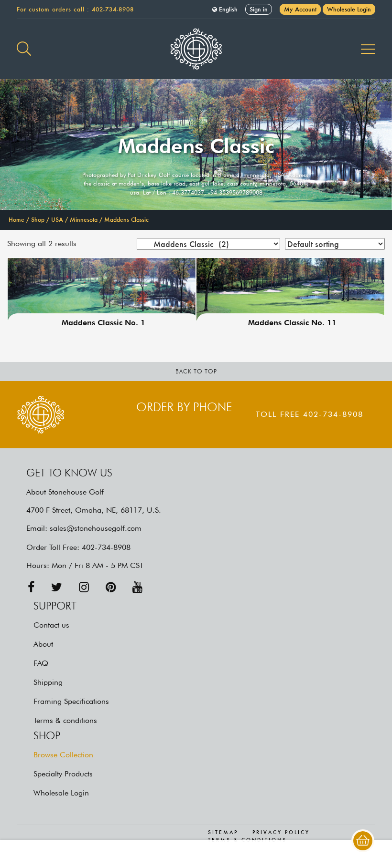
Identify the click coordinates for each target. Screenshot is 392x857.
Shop (37, 219)
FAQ (40, 663)
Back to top (196, 371)
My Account (300, 9)
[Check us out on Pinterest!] (110, 587)
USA (57, 219)
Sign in (259, 9)
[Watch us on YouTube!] (137, 587)
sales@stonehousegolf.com (96, 528)
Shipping (48, 682)
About (43, 644)
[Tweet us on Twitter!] (56, 587)
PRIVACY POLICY (281, 832)
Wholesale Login (349, 9)
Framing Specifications (71, 701)
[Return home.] (196, 49)
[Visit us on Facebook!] (31, 587)
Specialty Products (63, 773)
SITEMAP (223, 832)
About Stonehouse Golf (65, 491)
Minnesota (84, 219)
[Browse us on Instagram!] (84, 587)
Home (16, 219)
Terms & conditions (65, 720)
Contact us (51, 625)
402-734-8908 (113, 9)
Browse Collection (63, 754)
